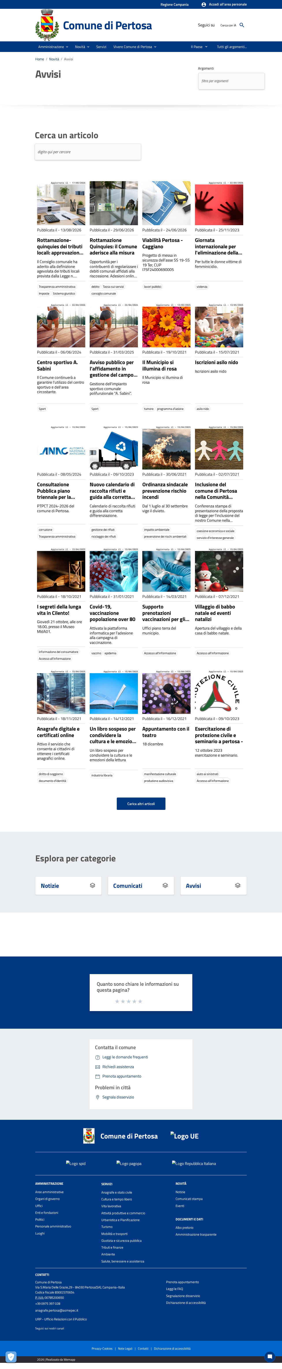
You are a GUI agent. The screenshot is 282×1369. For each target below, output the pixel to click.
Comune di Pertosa (107, 25)
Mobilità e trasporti (114, 1233)
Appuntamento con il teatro (165, 732)
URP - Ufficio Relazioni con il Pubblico (61, 1319)
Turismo (107, 1226)
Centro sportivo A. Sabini (57, 365)
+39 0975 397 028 (47, 1303)
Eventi (180, 1205)
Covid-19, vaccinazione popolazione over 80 (112, 613)
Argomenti (206, 68)
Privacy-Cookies (102, 1348)
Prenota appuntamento (182, 1281)
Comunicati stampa (189, 1198)
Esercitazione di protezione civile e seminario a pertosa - (219, 735)
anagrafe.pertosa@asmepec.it (56, 1310)
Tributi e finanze (112, 1247)
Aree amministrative (49, 1191)
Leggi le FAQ (174, 1288)
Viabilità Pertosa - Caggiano (162, 243)
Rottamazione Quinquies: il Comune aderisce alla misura (113, 246)
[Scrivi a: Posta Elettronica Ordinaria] (98, 1315)
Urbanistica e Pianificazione (120, 1219)
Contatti (42, 1274)
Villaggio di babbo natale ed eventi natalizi (215, 613)
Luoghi (40, 1233)
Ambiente (108, 1254)
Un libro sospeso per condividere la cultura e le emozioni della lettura (113, 738)
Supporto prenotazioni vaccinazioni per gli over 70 (163, 616)
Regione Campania (175, 4)
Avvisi (193, 885)
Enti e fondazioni (46, 1212)
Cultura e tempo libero (116, 1199)
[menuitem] (195, 47)
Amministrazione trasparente (196, 1234)
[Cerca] (242, 25)
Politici (39, 1219)
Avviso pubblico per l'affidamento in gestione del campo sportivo (112, 371)
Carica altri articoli (141, 803)
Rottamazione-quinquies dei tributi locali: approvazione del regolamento (59, 249)
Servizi (106, 1184)
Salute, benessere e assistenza (122, 1261)
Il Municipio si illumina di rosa (159, 365)
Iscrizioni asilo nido (216, 362)
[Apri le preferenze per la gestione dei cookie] (11, 1356)
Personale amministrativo (53, 1226)
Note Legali (125, 1348)
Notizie (50, 885)
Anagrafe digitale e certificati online (58, 732)
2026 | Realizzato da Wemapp (56, 1359)
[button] (224, 4)
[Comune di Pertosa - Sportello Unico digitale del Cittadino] (47, 25)
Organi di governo (47, 1198)
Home (39, 59)
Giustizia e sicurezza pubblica (121, 1240)
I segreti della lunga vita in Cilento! (59, 610)
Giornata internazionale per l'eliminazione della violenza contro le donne (216, 252)
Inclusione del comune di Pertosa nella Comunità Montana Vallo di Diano (216, 497)
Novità (54, 59)
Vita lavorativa (111, 1206)
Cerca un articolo (66, 135)
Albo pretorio (184, 1227)
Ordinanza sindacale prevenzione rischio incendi (165, 490)
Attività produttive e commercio (123, 1213)
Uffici (39, 1205)
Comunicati (127, 885)
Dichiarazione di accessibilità (186, 1302)
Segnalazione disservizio (183, 1295)
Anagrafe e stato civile (116, 1192)
